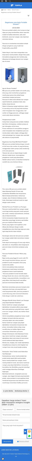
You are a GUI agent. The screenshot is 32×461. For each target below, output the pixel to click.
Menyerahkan (7, 441)
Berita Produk (15, 9)
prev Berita (8, 391)
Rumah (3, 10)
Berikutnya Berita (22, 391)
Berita (9, 9)
